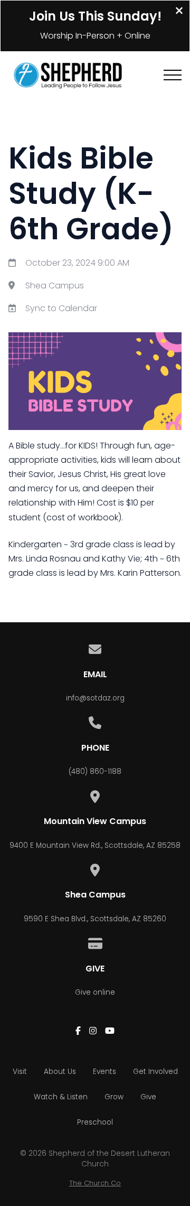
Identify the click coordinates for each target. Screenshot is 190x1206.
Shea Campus (54, 285)
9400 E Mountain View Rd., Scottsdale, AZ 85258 (95, 845)
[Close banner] (179, 12)
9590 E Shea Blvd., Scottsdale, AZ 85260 (95, 919)
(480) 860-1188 (95, 771)
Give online (95, 992)
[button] (173, 75)
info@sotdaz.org (95, 698)
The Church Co (95, 1183)
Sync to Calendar (61, 308)
